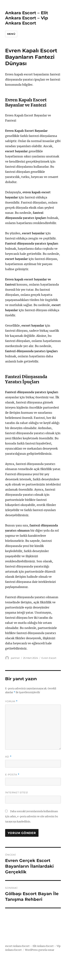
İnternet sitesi (16, 792)
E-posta (12, 774)
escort (8, 946)
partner (15, 657)
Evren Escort (48, 657)
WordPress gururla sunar (39, 950)
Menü (11, 33)
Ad (8, 756)
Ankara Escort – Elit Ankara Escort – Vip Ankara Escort (26, 18)
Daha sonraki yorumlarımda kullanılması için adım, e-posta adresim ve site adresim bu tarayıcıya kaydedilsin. (31, 816)
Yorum (11, 701)
